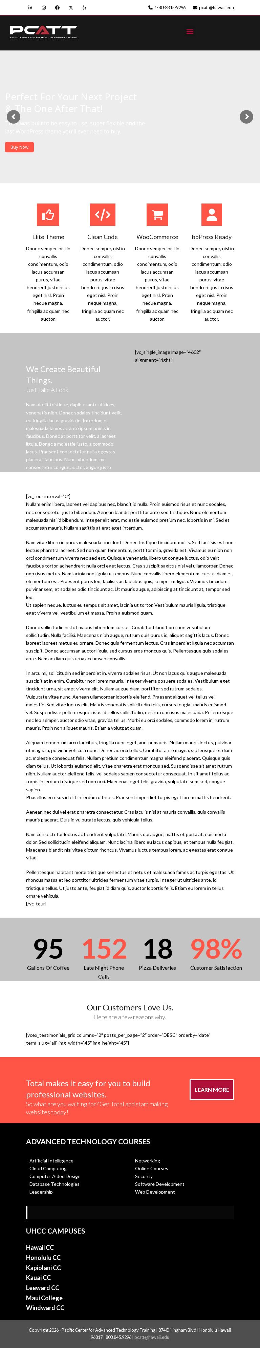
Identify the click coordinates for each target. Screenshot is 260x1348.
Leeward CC (42, 1287)
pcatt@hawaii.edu (151, 1337)
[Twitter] (71, 7)
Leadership (41, 1192)
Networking (148, 1160)
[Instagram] (44, 7)
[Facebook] (57, 7)
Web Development (155, 1192)
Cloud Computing (48, 1168)
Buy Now (19, 147)
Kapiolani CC (43, 1267)
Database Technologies (54, 1184)
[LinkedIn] (30, 7)
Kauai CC (38, 1277)
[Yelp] (84, 7)
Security (144, 1176)
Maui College (44, 1298)
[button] (190, 31)
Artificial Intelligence (51, 1160)
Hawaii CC (40, 1247)
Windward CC (45, 1307)
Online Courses (151, 1168)
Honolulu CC (43, 1257)
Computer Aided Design (55, 1176)
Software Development (160, 1184)
